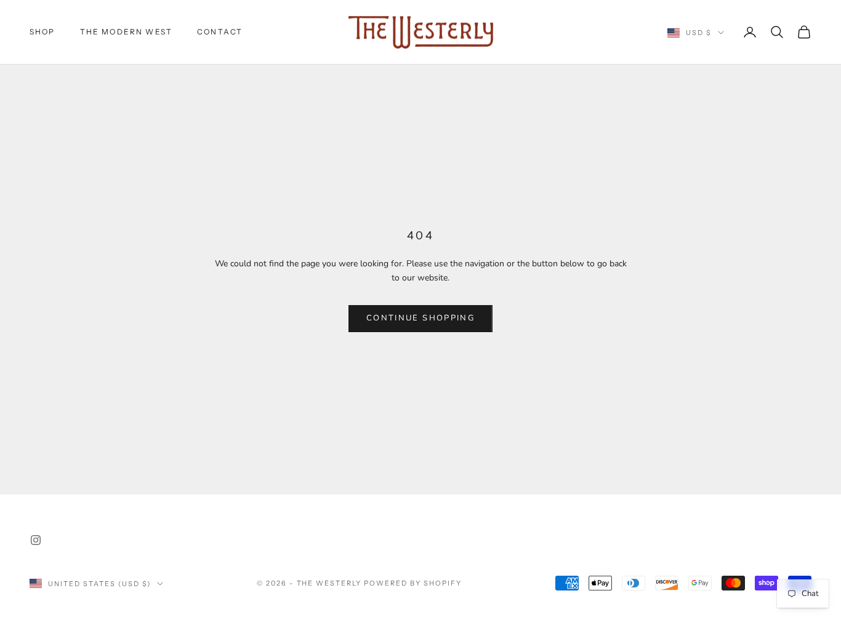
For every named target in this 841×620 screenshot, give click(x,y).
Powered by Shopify (413, 583)
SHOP (42, 31)
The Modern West (126, 31)
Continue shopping (420, 318)
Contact (220, 31)
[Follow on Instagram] (36, 540)
